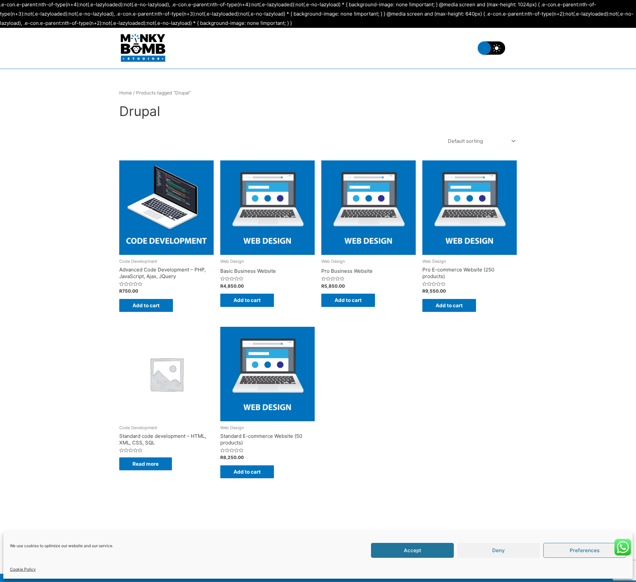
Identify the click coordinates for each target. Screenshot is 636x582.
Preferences (585, 550)
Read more (145, 464)
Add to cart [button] (146, 305)
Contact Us (459, 48)
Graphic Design (346, 48)
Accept (412, 550)
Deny (498, 550)
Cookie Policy (23, 569)
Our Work (419, 48)
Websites (301, 48)
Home (125, 92)
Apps (386, 48)
